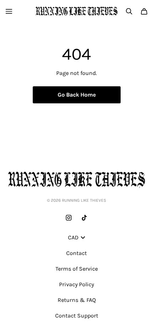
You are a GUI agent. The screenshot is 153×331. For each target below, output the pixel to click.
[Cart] (144, 11)
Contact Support (76, 315)
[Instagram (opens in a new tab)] (68, 218)
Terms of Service (77, 268)
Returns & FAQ (77, 300)
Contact (76, 253)
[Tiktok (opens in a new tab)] (84, 218)
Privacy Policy (76, 284)
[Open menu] (9, 11)
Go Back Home (77, 94)
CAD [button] (73, 237)
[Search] (129, 11)
